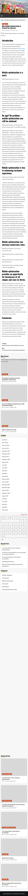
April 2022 (4, 507)
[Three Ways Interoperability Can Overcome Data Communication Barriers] (14, 794)
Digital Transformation (7, 581)
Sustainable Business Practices (9, 589)
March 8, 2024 (13, 431)
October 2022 (5, 490)
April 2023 (4, 473)
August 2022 (5, 496)
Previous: (13, 344)
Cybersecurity (5, 578)
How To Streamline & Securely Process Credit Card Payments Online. (13, 404)
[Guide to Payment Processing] (14, 419)
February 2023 (5, 479)
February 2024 (5, 445)
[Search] (26, 15)
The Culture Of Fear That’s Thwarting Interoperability (11, 548)
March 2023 (5, 476)
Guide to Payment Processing (9, 430)
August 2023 (5, 462)
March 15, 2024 (13, 407)
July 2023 (4, 465)
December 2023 (6, 451)
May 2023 (4, 470)
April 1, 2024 (13, 781)
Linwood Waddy (6, 30)
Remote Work (5, 586)
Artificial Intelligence (7, 575)
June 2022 (4, 501)
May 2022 (4, 504)
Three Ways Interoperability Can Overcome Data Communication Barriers (14, 553)
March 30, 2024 (14, 807)
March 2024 (5, 442)
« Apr (2, 539)
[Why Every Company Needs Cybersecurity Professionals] (14, 872)
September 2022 (6, 493)
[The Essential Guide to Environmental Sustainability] (14, 820)
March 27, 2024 (14, 886)
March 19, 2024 (13, 381)
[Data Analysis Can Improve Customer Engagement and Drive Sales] (14, 367)
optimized (22, 48)
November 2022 (6, 487)
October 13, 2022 (14, 30)
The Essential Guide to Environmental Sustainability (11, 557)
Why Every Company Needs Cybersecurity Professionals (12, 565)
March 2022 (5, 510)
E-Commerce (5, 24)
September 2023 (6, 459)
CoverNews (15, 893)
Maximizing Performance (8, 561)
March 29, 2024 (14, 859)
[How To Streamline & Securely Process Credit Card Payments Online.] (14, 393)
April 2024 (4, 439)
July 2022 (4, 498)
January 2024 (5, 448)
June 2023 (4, 468)
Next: (13, 349)
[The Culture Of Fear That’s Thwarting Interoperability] (14, 767)
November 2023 (6, 453)
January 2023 (5, 482)
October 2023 (5, 456)
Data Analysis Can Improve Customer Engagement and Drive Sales (11, 379)
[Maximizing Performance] (14, 847)
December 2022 (6, 484)
